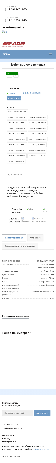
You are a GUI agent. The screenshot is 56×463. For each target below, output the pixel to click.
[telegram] (4, 32)
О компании (8, 436)
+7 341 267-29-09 (11, 424)
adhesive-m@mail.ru (13, 27)
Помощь (6, 439)
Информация (9, 442)
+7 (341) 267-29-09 (16, 9)
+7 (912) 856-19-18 (16, 20)
